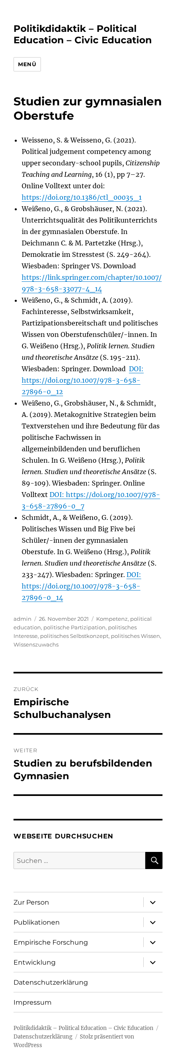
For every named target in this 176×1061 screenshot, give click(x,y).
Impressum (33, 1002)
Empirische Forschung (51, 942)
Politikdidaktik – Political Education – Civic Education (83, 34)
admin (23, 618)
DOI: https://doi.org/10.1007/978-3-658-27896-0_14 (81, 586)
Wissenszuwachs (36, 644)
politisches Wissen (135, 636)
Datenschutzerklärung (51, 982)
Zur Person (31, 902)
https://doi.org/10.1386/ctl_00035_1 (82, 197)
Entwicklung (35, 962)
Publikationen (37, 922)
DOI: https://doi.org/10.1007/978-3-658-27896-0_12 (83, 380)
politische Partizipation (74, 627)
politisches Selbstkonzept (74, 636)
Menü (27, 64)
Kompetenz (112, 618)
